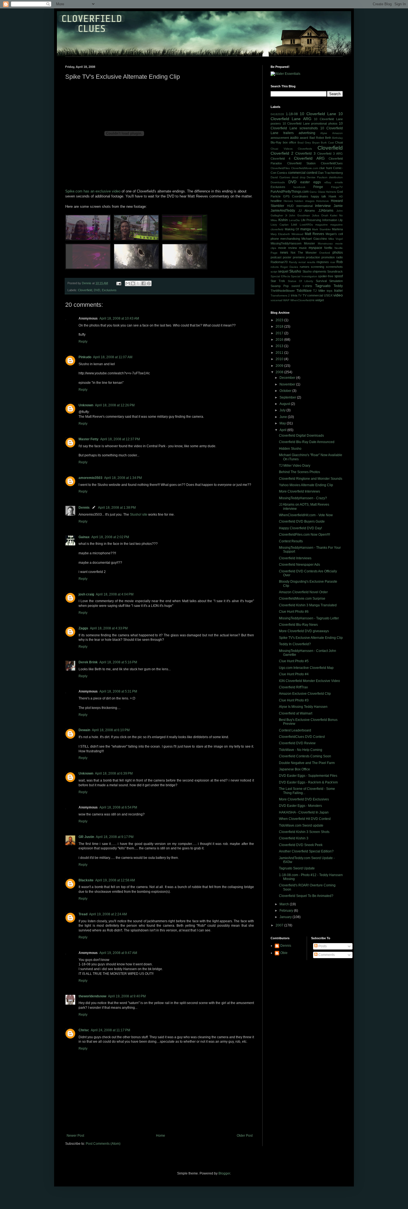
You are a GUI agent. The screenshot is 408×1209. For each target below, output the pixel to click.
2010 (280, 359)
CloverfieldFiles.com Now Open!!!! (304, 534)
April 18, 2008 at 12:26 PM (115, 405)
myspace (315, 248)
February (286, 911)
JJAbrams (325, 210)
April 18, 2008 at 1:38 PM (117, 508)
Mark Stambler (321, 229)
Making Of (292, 229)
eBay (327, 182)
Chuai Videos (282, 148)
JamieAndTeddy (283, 210)
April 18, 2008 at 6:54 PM (118, 807)
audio (294, 138)
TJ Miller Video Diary (294, 466)
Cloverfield (85, 290)
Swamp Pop (280, 286)
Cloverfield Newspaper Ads (299, 565)
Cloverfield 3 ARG (330, 153)
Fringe (318, 187)
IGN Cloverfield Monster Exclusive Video (309, 681)
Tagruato (323, 285)
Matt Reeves (314, 234)
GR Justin (86, 837)
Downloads (278, 182)
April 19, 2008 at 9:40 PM (127, 996)
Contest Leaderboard (295, 730)
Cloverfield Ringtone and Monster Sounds (310, 479)
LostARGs (306, 224)
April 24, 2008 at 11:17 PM (110, 1030)
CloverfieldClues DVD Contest (302, 737)
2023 (280, 320)
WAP (286, 300)
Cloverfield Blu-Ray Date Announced (306, 442)
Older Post (245, 1136)
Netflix (328, 247)
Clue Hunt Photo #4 (294, 674)
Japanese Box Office (294, 769)
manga (305, 229)
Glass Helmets (327, 191)
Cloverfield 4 (280, 158)
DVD (97, 290)
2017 (280, 333)
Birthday (337, 137)
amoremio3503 (90, 478)
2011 (280, 353)
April (283, 430)
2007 (280, 925)
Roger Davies (289, 266)
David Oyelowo (280, 177)
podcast (276, 257)
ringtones (322, 262)
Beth (328, 137)
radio (339, 257)
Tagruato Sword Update (297, 868)
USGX (328, 295)
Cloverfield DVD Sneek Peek (301, 845)
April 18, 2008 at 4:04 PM (115, 594)
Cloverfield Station (301, 163)
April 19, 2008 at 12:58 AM (115, 880)
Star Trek (278, 281)
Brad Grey (304, 142)
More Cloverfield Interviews (299, 491)
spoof (338, 276)
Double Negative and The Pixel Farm (307, 763)
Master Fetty (89, 439)
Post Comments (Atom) (103, 1144)
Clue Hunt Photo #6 (294, 612)
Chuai (339, 142)
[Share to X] (138, 283)
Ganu (313, 191)
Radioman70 (279, 262)
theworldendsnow (92, 996)
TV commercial (313, 295)
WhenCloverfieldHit (302, 300)
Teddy (338, 286)
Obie (284, 953)
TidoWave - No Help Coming (300, 750)
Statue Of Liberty (300, 281)
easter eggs (310, 182)
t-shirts (307, 286)
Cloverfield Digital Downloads (301, 435)
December (287, 378)
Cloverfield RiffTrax (293, 687)
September (288, 397)
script (274, 271)
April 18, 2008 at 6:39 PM (114, 773)
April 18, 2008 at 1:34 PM (123, 478)
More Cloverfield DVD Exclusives (304, 799)
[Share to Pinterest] (149, 283)
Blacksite (86, 880)
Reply (83, 341)
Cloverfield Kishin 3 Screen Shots (304, 832)
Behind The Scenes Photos (299, 472)
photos (338, 252)
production (313, 257)
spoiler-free (325, 276)
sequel (283, 271)
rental (302, 262)
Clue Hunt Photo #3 (294, 700)
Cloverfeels (305, 148)
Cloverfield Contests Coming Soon (305, 756)
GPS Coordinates (295, 196)
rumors (304, 266)
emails (339, 182)
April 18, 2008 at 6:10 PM (111, 730)
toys (330, 290)
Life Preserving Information (319, 220)
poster (287, 257)
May (283, 423)
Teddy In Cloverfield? (295, 644)
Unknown (86, 405)
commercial (297, 173)
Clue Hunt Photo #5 (294, 661)
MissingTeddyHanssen (286, 243)
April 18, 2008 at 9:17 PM (115, 837)
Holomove (322, 200)
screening (317, 266)
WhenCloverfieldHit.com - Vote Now (306, 515)
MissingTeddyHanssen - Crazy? (303, 498)
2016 (280, 340)
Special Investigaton (304, 276)
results (311, 262)
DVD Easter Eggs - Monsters (300, 806)
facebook (299, 187)
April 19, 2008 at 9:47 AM (118, 953)
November (287, 384)
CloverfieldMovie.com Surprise (302, 598)
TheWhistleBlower (283, 290)
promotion (328, 257)
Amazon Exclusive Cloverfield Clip (305, 694)
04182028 (277, 114)
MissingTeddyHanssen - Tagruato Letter (309, 618)
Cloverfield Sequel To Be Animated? (306, 896)
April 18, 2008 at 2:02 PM (110, 537)
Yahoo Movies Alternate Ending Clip (306, 485)
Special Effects (280, 276)
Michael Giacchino (314, 238)
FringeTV (337, 187)
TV (300, 295)
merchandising (290, 238)
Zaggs (83, 628)
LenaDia (294, 220)
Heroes (288, 200)
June (283, 417)
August (285, 404)
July (282, 410)
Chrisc (84, 1030)
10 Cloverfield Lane (318, 114)
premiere (299, 257)
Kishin (283, 220)
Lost (294, 224)
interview (323, 205)
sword (295, 286)
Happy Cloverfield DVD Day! (300, 528)
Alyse (323, 133)
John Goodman (299, 215)
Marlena (337, 229)
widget (319, 300)
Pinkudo (85, 357)
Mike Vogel (335, 238)
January (286, 917)
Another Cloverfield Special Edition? (306, 851)
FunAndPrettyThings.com (290, 192)
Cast (331, 142)
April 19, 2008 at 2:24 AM (108, 914)
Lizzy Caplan (280, 224)
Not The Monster (304, 252)
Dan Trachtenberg (330, 172)
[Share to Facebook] (143, 283)
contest (311, 173)
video (338, 295)
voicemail (276, 300)
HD (341, 196)
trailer (338, 291)
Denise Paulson (317, 177)
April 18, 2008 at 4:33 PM (109, 628)
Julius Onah (320, 215)
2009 (280, 366)
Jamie (338, 206)
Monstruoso (325, 243)
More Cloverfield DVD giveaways (304, 631)
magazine (321, 224)
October (285, 391)
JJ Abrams (306, 210)
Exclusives (109, 290)
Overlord (324, 252)
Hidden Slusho (290, 449)
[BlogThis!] (133, 283)
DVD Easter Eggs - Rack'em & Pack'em (308, 782)
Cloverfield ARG (309, 158)
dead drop (299, 177)
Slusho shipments (314, 271)
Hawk (332, 196)
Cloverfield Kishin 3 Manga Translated (308, 605)
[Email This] (127, 283)
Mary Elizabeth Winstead (287, 234)
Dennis (84, 508)
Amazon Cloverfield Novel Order (303, 592)
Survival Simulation (329, 281)
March (284, 904)
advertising (307, 133)
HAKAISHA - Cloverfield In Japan (304, 812)
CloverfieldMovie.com (304, 168)
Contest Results (291, 541)
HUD (290, 205)
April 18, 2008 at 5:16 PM (118, 662)
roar (332, 262)
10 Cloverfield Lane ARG (307, 116)
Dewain (84, 730)
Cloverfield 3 (305, 153)
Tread (83, 914)
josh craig (86, 594)
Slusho (295, 271)
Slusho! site (138, 514)
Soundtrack (335, 271)
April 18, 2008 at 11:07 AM (112, 357)
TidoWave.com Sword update (301, 825)
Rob (339, 262)
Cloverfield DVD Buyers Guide (302, 521)
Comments (326, 955)
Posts (322, 946)
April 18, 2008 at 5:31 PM (118, 691)
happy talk (318, 196)
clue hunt (325, 168)
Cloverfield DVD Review (297, 743)
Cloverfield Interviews (295, 558)
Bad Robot (316, 137)
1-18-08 (292, 114)
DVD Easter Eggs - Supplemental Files (308, 776)
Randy (293, 262)
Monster (309, 243)
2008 (280, 372)
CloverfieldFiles (280, 168)
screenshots (334, 266)
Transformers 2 (280, 295)
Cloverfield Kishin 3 (293, 838)
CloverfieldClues (332, 163)
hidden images (304, 200)
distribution (336, 177)
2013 (280, 346)
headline (276, 200)
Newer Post (75, 1136)
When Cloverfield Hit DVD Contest (305, 819)
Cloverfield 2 (282, 153)
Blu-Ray (276, 142)
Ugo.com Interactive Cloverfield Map (306, 668)
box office (289, 142)
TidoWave (304, 291)
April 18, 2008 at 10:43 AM (119, 318)
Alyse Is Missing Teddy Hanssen (303, 707)
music (303, 247)
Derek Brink (88, 662)
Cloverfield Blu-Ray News (298, 625)
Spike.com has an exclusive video (92, 191)
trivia (294, 295)
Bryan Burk (319, 142)
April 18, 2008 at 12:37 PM (120, 439)
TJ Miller (319, 290)
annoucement (280, 137)
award (304, 137)
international (304, 205)
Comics (282, 172)
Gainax (84, 537)
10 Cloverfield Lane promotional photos (310, 123)
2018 (280, 326)
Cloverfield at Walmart (295, 713)
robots (275, 266)
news (284, 252)
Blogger (224, 1173)
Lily (340, 220)
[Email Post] (118, 283)
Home (160, 1136)
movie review (287, 247)
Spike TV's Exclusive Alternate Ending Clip (311, 638)
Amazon (337, 133)
